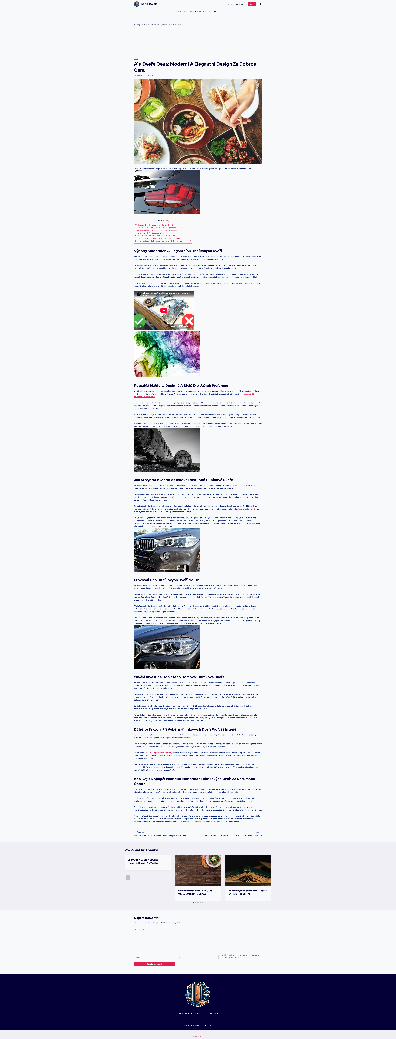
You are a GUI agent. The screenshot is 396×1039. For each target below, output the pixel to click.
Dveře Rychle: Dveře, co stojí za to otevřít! (198, 12)
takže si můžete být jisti (247, 509)
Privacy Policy (207, 1025)
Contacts (239, 4)
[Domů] (134, 25)
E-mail (181, 957)
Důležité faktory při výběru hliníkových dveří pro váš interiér (157, 238)
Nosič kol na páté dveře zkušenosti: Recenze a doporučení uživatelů (160, 834)
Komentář (139, 929)
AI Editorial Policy (198, 1036)
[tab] (193, 902)
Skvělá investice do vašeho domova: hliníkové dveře (155, 235)
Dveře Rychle (140, 76)
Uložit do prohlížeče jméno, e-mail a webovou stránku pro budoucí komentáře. (240, 956)
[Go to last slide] (128, 877)
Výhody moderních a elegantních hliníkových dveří (154, 225)
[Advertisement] (198, 42)
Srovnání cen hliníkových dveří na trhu (149, 233)
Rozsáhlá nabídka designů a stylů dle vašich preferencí (156, 227)
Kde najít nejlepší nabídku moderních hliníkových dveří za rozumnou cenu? (163, 241)
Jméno (138, 957)
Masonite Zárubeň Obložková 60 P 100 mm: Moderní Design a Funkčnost (233, 834)
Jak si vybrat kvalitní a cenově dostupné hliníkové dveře (156, 230)
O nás (230, 4)
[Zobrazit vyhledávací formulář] (260, 4)
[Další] (268, 877)
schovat (165, 221)
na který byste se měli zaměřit (159, 752)
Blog (252, 4)
